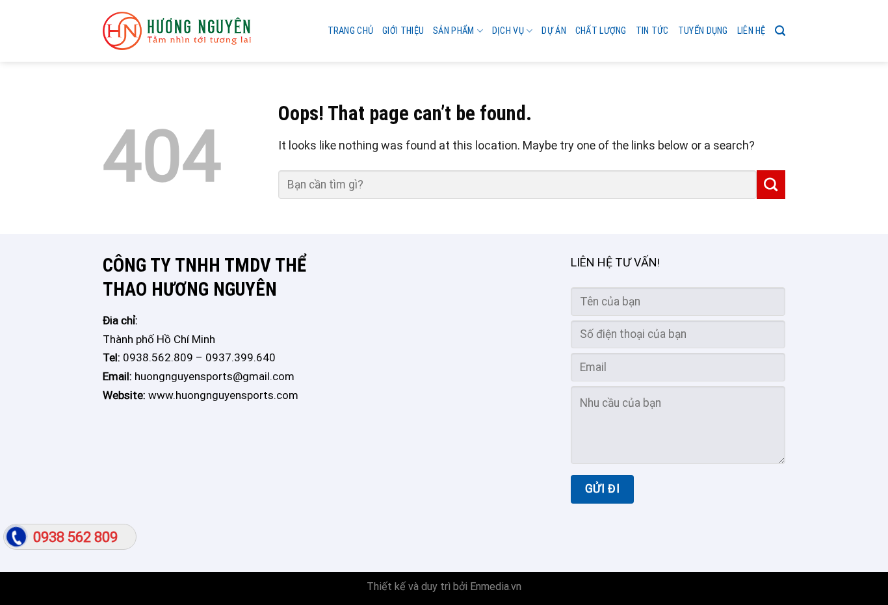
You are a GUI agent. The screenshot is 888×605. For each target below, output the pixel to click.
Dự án (554, 30)
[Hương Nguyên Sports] (177, 31)
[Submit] (771, 184)
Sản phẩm (453, 30)
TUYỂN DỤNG (703, 30)
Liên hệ (751, 30)
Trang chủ (351, 30)
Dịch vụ (508, 30)
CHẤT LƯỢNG (601, 30)
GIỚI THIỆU (403, 30)
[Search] (780, 31)
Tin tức (652, 30)
